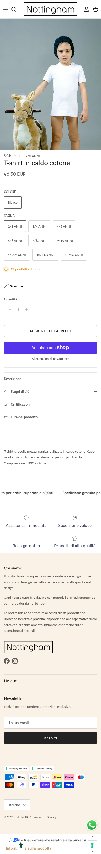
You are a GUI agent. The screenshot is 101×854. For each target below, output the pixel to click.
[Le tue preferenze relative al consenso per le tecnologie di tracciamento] (92, 845)
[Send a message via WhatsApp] (92, 825)
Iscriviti (50, 738)
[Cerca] (16, 9)
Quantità (10, 299)
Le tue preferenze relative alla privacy (52, 840)
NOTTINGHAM (22, 817)
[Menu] (5, 9)
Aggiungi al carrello (51, 331)
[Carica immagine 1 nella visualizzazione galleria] (50, 84)
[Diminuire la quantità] (8, 309)
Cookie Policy (43, 768)
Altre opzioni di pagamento (50, 359)
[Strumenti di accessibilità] (20, 845)
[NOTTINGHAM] (50, 9)
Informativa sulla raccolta (28, 848)
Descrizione (13, 379)
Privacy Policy (18, 768)
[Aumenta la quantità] (28, 309)
